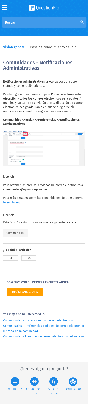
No (29, 258)
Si (11, 258)
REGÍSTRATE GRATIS (25, 292)
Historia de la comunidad (20, 331)
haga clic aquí (12, 202)
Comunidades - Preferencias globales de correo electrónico (44, 326)
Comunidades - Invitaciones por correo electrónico (38, 320)
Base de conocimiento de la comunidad (54, 47)
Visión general (14, 47)
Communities (15, 233)
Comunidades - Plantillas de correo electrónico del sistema (44, 336)
